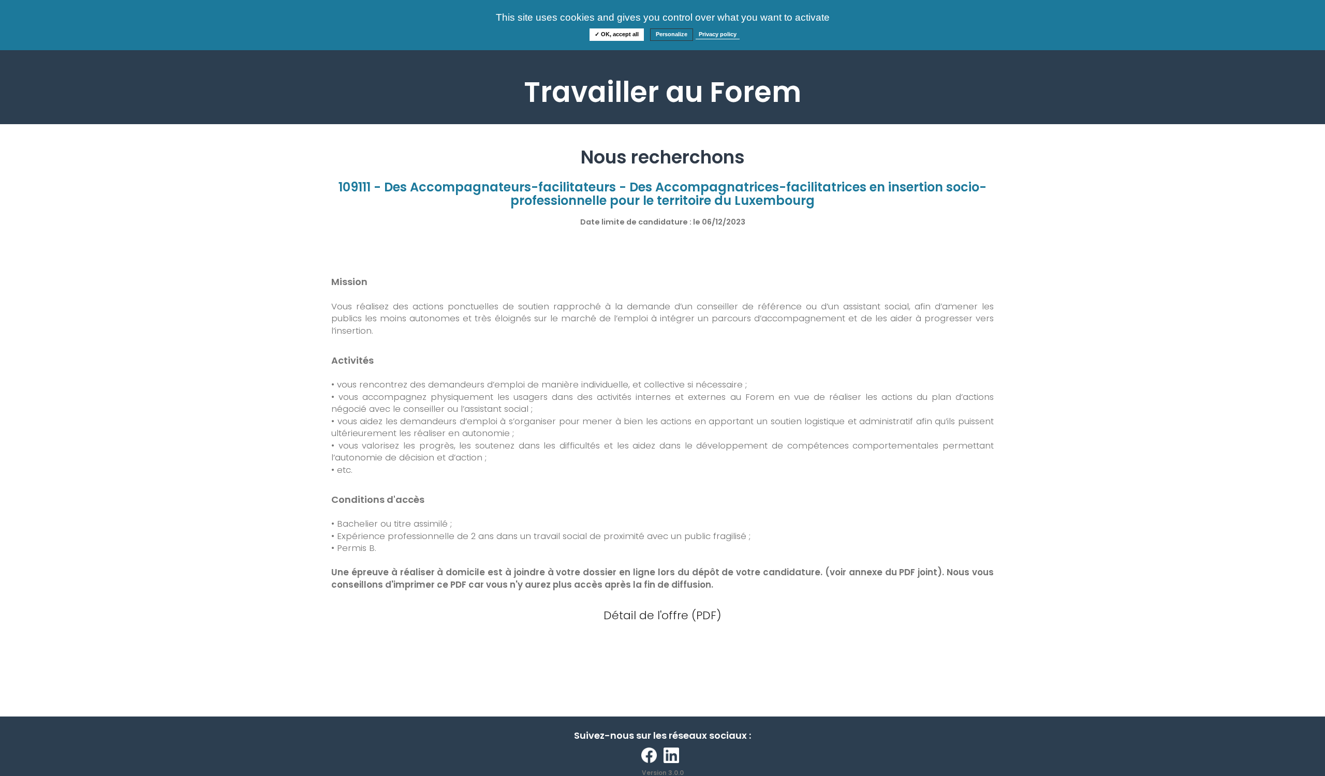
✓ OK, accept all (617, 34)
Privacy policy (718, 34)
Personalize (671, 34)
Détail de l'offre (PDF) (662, 615)
